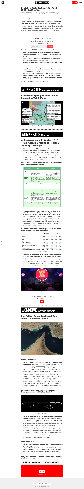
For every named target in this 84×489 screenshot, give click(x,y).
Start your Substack (39, 483)
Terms (46, 480)
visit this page (44, 43)
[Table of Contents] (1, 244)
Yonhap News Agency (51, 125)
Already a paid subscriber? (42, 474)
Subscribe (74, 2)
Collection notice (51, 480)
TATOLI (39, 126)
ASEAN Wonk (46, 73)
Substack (36, 486)
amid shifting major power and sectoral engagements (40, 432)
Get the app (47, 483)
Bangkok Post (44, 125)
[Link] (20, 97)
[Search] (67, 2)
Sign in (80, 2)
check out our (39, 73)
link (47, 159)
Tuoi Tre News (43, 126)
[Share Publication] (70, 2)
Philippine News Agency (36, 125)
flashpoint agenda (40, 366)
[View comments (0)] (26, 18)
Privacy (42, 480)
